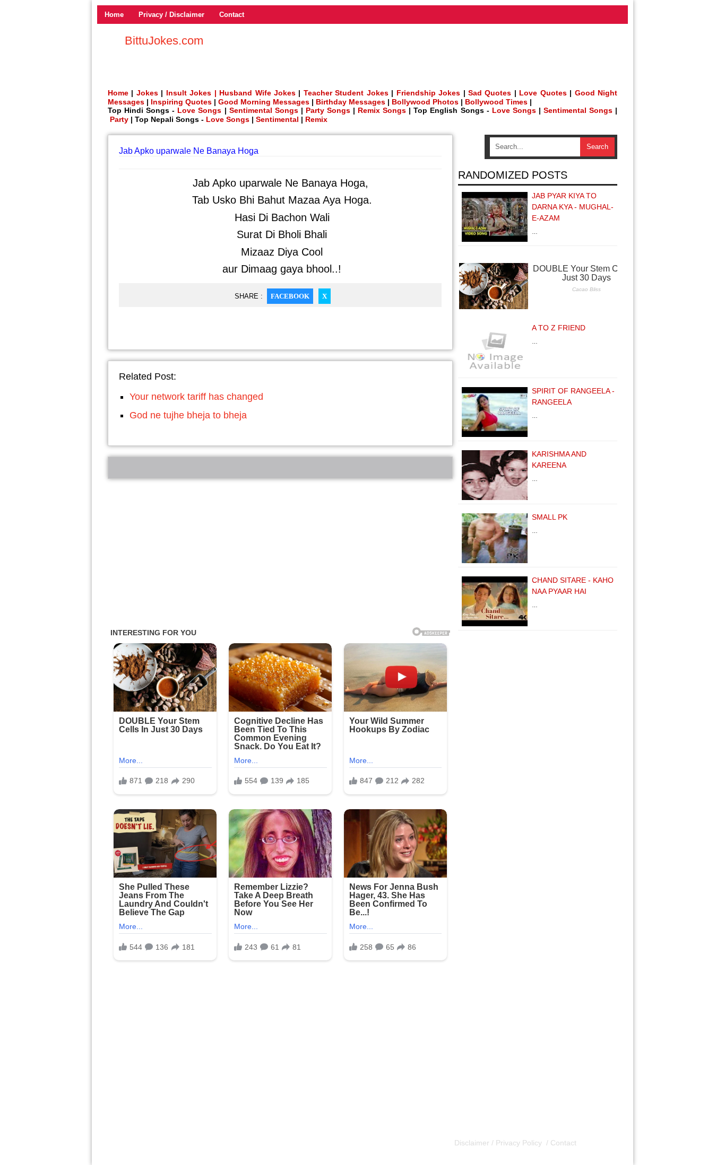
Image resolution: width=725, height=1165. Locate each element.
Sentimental (277, 119)
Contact (231, 15)
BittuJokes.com (164, 40)
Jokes (147, 93)
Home (114, 15)
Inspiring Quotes (181, 102)
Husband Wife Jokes (258, 93)
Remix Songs (382, 110)
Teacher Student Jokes (346, 93)
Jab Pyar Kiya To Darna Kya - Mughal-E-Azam (573, 206)
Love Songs (199, 110)
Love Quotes (542, 93)
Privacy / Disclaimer (171, 15)
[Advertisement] (280, 553)
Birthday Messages (350, 102)
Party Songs (328, 110)
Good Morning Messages (263, 102)
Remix (316, 119)
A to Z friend (558, 327)
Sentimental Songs (263, 110)
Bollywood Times (496, 102)
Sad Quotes (489, 93)
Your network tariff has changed (196, 396)
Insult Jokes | (191, 93)
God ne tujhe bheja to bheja (188, 415)
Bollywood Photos (425, 102)
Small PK (549, 517)
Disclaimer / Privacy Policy (499, 1142)
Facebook (290, 296)
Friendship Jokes (428, 93)
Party (119, 119)
